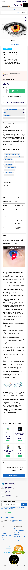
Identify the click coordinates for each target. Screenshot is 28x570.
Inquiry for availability (10, 87)
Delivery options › (11, 97)
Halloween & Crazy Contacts (12, 9)
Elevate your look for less (10, 492)
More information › (7, 67)
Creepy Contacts (9, 172)
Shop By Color (8, 159)
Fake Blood (19, 450)
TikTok (12, 521)
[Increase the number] (7, 90)
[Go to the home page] (5, 5)
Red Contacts (20, 162)
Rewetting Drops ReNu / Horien (8, 451)
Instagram (5, 521)
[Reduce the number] (7, 92)
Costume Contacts (9, 169)
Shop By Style (8, 164)
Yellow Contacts (9, 162)
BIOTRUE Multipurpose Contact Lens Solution (8, 434)
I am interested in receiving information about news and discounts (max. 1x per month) (13, 508)
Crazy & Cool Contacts (10, 167)
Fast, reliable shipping (10, 488)
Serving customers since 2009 (11, 496)
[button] (15, 5)
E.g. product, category (10, 19)
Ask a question (15, 475)
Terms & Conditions (19, 530)
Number (5, 91)
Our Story (16, 528)
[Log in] (18, 5)
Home (2, 9)
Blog (2, 539)
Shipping (16, 540)
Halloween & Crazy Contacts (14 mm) (14, 156)
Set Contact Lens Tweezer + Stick (19, 434)
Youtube (13, 520)
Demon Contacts (9, 175)
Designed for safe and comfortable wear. (14, 484)
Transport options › (9, 75)
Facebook (20, 520)
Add (9, 440)
